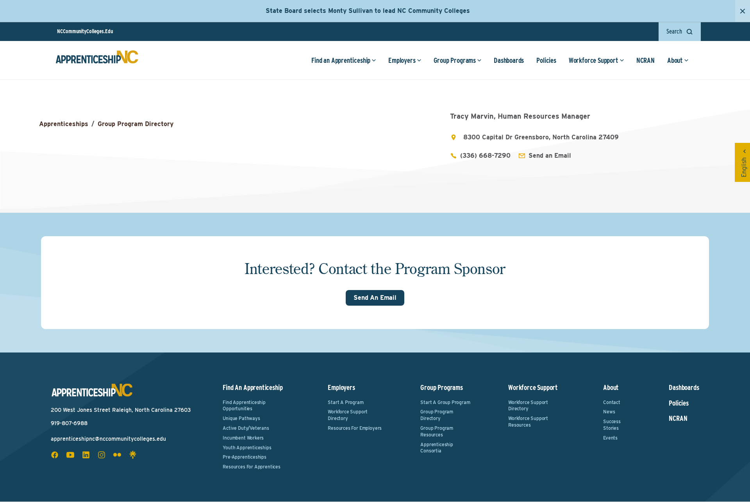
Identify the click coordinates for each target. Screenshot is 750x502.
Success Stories (612, 424)
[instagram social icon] (101, 455)
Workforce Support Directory (348, 415)
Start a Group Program (445, 402)
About (675, 60)
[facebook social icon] (55, 455)
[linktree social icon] (133, 455)
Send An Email (375, 297)
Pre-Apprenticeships (244, 457)
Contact (611, 402)
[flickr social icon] (117, 455)
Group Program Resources (436, 431)
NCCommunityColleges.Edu (85, 31)
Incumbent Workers (243, 438)
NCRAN (645, 60)
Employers (401, 60)
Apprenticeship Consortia (436, 447)
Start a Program (345, 402)
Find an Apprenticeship (340, 60)
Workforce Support (593, 60)
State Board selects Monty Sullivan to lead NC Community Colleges (368, 10)
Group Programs (455, 60)
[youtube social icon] (70, 455)
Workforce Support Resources (528, 421)
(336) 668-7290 (485, 155)
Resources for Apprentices (251, 467)
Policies (546, 60)
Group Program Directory (135, 124)
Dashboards (509, 60)
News (609, 412)
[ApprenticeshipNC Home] (96, 60)
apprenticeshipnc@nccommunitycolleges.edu (108, 439)
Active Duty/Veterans (246, 428)
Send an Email (550, 155)
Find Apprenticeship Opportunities (244, 405)
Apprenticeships (63, 124)
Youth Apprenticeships (247, 447)
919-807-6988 (69, 423)
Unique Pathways (241, 418)
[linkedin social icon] (86, 455)
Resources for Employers (355, 428)
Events (610, 438)
